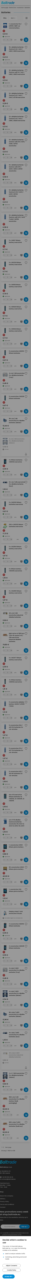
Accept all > (8, 1276)
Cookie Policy (11, 1270)
